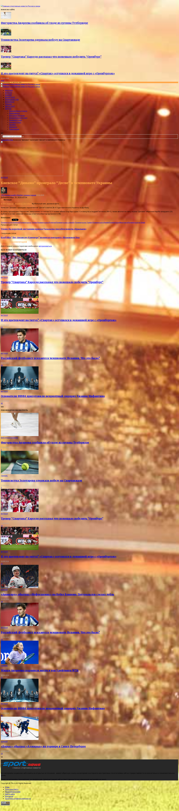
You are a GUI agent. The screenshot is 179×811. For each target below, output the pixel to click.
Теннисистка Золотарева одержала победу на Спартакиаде (40, 39)
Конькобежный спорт (18, 118)
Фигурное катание (17, 115)
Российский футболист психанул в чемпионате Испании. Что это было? (50, 358)
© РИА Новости (7, 204)
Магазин (9, 90)
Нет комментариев (28, 195)
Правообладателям (13, 792)
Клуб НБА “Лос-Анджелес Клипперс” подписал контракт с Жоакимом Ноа (40, 237)
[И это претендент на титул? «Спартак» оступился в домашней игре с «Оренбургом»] (6, 69)
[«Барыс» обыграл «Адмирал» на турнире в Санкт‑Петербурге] (20, 739)
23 (2, 753)
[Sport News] (20, 6)
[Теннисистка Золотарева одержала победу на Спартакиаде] (6, 35)
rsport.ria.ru (16, 218)
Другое (8, 109)
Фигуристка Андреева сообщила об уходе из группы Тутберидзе (44, 23)
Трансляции (14, 129)
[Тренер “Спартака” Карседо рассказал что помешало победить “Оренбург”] (6, 52)
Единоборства (12, 99)
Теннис (8, 104)
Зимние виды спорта (18, 111)
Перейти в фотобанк (23, 204)
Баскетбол (10, 97)
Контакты (9, 796)
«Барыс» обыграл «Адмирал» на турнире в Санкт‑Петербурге (43, 746)
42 (2, 403)
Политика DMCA (11, 789)
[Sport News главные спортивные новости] (21, 769)
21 (2, 677)
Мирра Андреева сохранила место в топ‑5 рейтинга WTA (40, 670)
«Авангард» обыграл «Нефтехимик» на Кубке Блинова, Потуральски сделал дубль (57, 594)
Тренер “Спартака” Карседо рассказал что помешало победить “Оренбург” (51, 56)
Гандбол (12, 125)
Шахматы (13, 127)
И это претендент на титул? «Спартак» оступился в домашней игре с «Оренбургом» (58, 73)
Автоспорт (10, 106)
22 (2, 327)
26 (2, 365)
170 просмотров (7, 195)
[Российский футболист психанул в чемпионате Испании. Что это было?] (20, 351)
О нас (7, 787)
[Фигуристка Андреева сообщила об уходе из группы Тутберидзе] (6, 18)
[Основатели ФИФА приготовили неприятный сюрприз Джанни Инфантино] (20, 389)
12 (2, 289)
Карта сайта (10, 794)
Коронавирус (14, 113)
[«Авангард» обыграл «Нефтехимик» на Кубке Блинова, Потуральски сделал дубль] (20, 587)
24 (2, 601)
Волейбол (9, 102)
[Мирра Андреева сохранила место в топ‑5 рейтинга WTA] (20, 663)
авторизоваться (45, 246)
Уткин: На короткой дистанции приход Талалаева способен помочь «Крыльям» (43, 229)
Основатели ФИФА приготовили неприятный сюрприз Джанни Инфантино (53, 396)
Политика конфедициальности (18, 798)
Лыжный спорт (15, 120)
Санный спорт (15, 122)
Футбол (8, 93)
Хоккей (8, 95)
